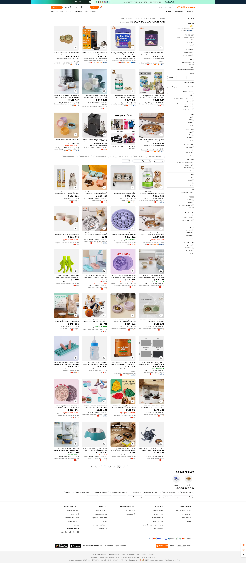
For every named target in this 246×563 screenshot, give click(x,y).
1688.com (103, 554)
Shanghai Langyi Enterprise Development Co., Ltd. (66, 149)
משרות (189, 521)
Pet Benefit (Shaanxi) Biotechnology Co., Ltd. (123, 104)
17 (95, 466)
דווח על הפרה (103, 528)
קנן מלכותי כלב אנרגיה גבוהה (119, 492)
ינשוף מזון (67, 492)
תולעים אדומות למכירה (151, 497)
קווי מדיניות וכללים (158, 528)
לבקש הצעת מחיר (130, 514)
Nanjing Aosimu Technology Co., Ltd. (124, 415)
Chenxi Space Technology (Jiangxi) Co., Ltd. (94, 329)
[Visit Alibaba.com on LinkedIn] (74, 532)
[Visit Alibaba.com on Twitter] (70, 532)
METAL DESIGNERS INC (128, 200)
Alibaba (162, 18)
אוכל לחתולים (104, 497)
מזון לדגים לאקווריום (134, 497)
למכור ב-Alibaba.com (73, 510)
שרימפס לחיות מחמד (100, 492)
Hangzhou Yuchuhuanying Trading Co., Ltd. (123, 456)
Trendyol (143, 554)
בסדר (171, 77)
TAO (138, 554)
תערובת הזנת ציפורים (68, 156)
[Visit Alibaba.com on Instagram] (66, 532)
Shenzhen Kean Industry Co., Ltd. (154, 372)
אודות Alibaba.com (185, 506)
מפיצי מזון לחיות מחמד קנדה (141, 161)
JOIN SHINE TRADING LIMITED (69, 328)
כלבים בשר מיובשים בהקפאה (183, 497)
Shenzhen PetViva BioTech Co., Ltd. (124, 373)
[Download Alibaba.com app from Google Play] (61, 546)
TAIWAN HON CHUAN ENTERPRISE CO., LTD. (66, 63)
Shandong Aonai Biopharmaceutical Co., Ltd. (151, 63)
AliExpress (96, 554)
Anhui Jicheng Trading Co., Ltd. (98, 370)
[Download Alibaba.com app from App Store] (75, 546)
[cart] (75, 7)
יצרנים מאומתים (130, 510)
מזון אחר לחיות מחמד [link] (126, 18)
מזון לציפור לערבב (186, 492)
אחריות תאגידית (186, 517)
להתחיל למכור (75, 514)
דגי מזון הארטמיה (99, 156)
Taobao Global (131, 554)
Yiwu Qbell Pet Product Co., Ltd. (97, 287)
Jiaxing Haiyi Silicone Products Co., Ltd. (67, 283)
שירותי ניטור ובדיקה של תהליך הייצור (153, 525)
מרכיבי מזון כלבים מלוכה (82, 492)
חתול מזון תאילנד (84, 156)
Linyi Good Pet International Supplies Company (151, 328)
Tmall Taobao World (113, 554)
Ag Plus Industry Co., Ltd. (99, 200)
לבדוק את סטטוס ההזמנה (72, 517)
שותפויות (76, 525)
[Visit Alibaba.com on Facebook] (78, 532)
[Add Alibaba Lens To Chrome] (162, 546)
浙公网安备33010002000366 (154, 560)
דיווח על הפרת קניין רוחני (100, 525)
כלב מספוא (125, 161)
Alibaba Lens (181, 545)
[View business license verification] (140, 560)
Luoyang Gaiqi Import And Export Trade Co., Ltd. (123, 328)
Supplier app (119, 545)
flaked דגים (136, 492)
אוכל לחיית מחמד (118, 497)
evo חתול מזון (158, 161)
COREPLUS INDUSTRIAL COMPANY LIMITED (94, 147)
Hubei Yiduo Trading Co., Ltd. (155, 458)
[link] (243, 544)
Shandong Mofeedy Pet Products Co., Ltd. (151, 104)
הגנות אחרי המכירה (157, 521)
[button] (101, 7)
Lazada (123, 554)
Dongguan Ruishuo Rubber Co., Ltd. (124, 242)
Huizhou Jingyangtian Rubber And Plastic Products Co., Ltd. (94, 414)
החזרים (105, 521)
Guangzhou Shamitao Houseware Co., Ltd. (94, 106)
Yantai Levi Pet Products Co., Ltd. (154, 414)
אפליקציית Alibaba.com (90, 545)
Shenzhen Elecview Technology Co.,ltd (95, 60)
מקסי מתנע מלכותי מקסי (150, 492)
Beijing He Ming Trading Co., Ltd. (97, 458)
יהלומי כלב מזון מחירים (155, 156)
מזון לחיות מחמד (140, 18)
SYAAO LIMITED (74, 200)
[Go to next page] (91, 466)
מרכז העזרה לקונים (101, 510)
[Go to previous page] (126, 466)
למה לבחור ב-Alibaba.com (183, 510)
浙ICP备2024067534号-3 (172, 560)
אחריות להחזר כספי (157, 514)
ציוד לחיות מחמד (152, 18)
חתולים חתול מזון (123, 156)
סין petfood (166, 497)
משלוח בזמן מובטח (157, 517)
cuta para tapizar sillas (169, 492)
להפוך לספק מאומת (73, 521)
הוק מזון (111, 156)
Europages (151, 554)
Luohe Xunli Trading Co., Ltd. (70, 370)
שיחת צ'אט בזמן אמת (101, 514)
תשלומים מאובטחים (157, 510)
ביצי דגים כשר (91, 497)
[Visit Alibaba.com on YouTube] (62, 532)
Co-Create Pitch (186, 514)
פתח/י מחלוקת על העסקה (99, 517)
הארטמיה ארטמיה (139, 156)
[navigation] (180, 242)
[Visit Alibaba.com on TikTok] (58, 532)
